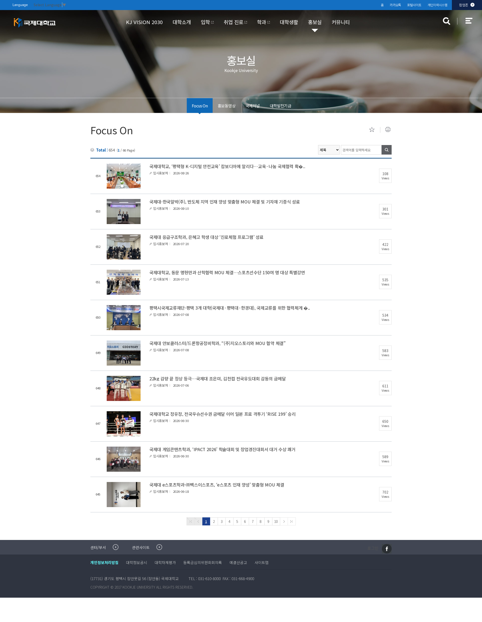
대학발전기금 (280, 106)
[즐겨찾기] (372, 129)
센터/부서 (98, 547)
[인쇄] (388, 129)
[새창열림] (387, 549)
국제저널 (253, 106)
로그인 (373, 548)
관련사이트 (141, 547)
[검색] (387, 150)
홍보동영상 (226, 106)
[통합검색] (446, 21)
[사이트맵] (471, 24)
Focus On (200, 106)
